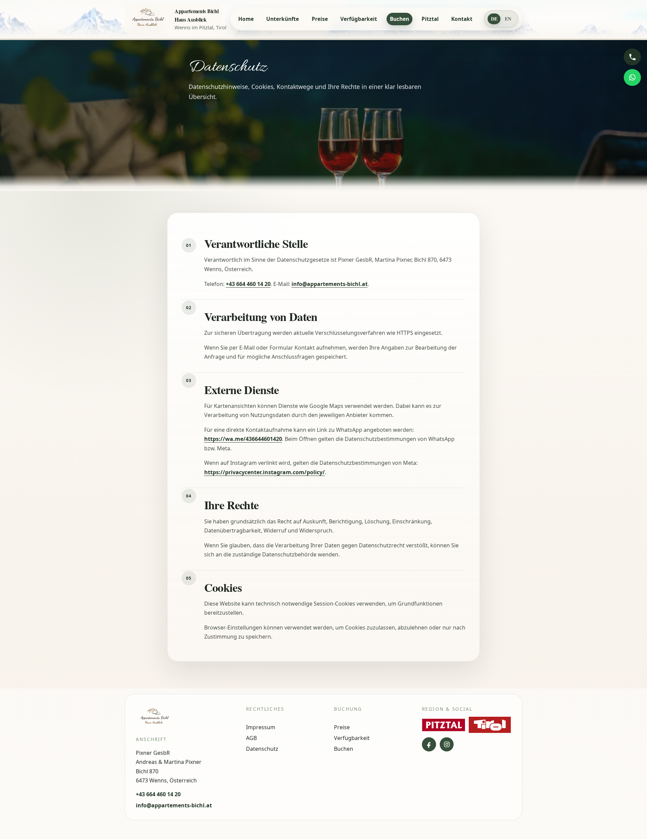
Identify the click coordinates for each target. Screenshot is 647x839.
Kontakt (461, 19)
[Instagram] (447, 744)
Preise (320, 19)
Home (246, 19)
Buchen (399, 19)
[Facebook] (429, 744)
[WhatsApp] (632, 77)
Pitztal (430, 19)
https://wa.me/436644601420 (243, 439)
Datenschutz (262, 748)
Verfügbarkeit (358, 19)
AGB (251, 738)
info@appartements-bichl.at (329, 284)
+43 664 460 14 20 (248, 284)
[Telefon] (632, 57)
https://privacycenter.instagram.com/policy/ (264, 472)
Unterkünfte (282, 19)
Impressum (260, 727)
